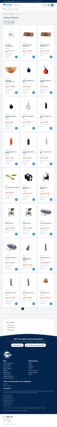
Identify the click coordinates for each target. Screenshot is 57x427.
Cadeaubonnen (10, 325)
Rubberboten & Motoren (8, 378)
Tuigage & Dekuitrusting (8, 376)
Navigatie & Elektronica (8, 363)
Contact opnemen (17, 345)
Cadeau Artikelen (11, 327)
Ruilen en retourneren (33, 370)
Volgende (37, 309)
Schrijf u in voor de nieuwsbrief (36, 345)
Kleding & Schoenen (7, 368)
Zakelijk (30, 374)
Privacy (9, 419)
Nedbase (9, 421)
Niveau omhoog (10, 330)
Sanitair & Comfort (7, 366)
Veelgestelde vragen (33, 372)
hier (28, 410)
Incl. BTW (16, 5)
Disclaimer (5, 419)
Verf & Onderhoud (7, 374)
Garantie (30, 365)
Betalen (30, 363)
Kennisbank (31, 366)
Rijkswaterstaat (38, 1)
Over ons (30, 368)
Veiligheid (5, 370)
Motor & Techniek (7, 365)
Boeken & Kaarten (7, 372)
